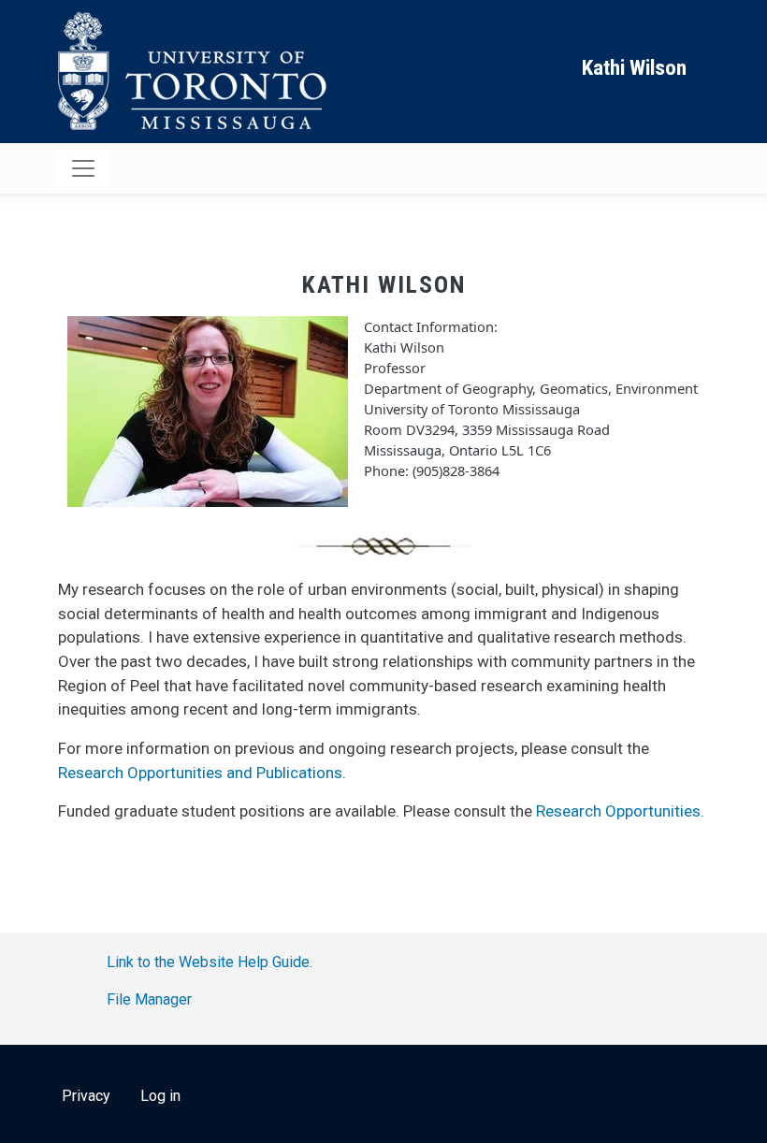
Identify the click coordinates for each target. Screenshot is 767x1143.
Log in (160, 1096)
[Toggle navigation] (83, 168)
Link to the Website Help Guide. (209, 962)
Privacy (86, 1096)
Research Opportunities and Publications (200, 772)
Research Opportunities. (620, 811)
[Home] (196, 71)
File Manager (149, 999)
